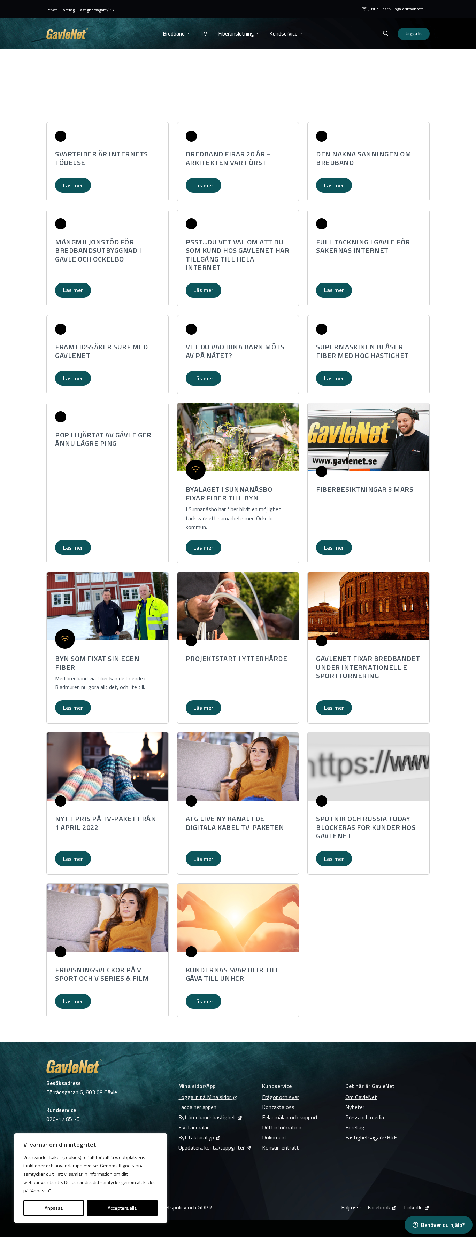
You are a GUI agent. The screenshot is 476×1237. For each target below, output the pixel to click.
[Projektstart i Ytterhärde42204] (238, 606)
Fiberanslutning (236, 33)
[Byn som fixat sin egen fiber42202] (107, 606)
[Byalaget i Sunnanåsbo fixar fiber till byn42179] (238, 437)
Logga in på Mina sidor (204, 1097)
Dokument (274, 1137)
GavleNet (67, 33)
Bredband (174, 33)
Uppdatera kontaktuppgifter (211, 1147)
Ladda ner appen (197, 1107)
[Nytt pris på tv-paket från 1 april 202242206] (107, 766)
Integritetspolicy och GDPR (179, 1207)
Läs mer (73, 185)
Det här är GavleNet (369, 1086)
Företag (68, 10)
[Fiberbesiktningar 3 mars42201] (368, 437)
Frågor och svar (280, 1097)
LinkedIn (412, 1207)
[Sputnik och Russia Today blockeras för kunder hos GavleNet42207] (368, 766)
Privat (51, 10)
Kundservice (283, 33)
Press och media (364, 1117)
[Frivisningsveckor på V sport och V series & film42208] (107, 918)
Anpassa (54, 1208)
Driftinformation (281, 1127)
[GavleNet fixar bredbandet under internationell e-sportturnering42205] (368, 606)
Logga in (414, 33)
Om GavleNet (361, 1097)
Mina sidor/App (196, 1086)
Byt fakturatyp (196, 1137)
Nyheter (354, 1107)
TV (203, 33)
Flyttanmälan (194, 1127)
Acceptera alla (122, 1208)
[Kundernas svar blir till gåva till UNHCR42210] (238, 918)
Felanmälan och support (290, 1117)
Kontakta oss (278, 1107)
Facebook (378, 1207)
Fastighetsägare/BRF (97, 10)
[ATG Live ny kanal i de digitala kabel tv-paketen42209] (238, 766)
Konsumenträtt (280, 1147)
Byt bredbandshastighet (207, 1117)
